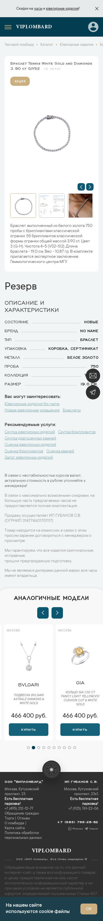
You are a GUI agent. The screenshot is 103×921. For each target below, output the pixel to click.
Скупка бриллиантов (77, 432)
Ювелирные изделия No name (32, 404)
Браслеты (72, 410)
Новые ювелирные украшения (32, 410)
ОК (89, 909)
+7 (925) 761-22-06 (83, 809)
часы (38, 9)
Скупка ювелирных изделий (30, 432)
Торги (9, 819)
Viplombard (34, 27)
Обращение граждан (22, 814)
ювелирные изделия (62, 9)
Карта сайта (15, 828)
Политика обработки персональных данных (23, 835)
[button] (81, 187)
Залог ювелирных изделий (29, 457)
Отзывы (23, 819)
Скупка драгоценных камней (30, 438)
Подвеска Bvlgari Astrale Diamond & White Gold (28, 699)
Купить (28, 729)
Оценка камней (60, 451)
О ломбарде (14, 823)
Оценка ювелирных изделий (30, 445)
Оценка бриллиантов (24, 451)
